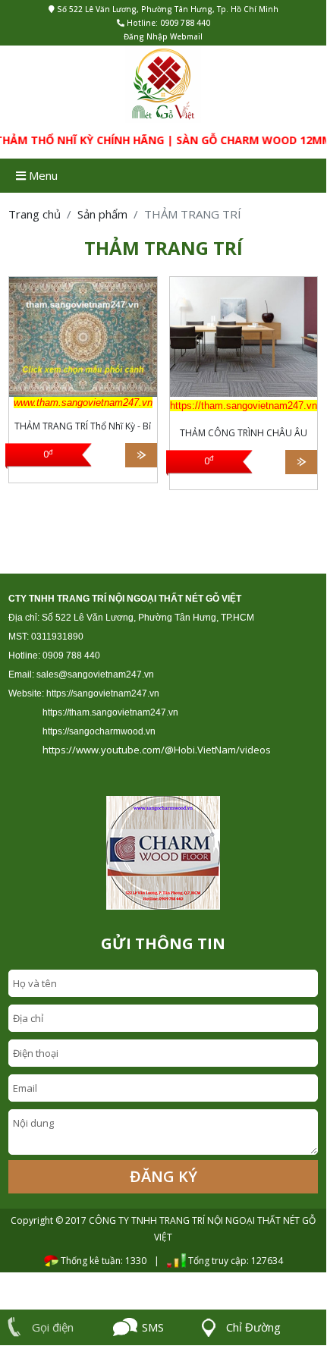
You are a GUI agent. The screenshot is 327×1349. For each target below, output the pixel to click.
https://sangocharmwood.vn (99, 731)
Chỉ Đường (253, 1327)
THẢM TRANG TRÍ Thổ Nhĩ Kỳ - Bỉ (82, 426)
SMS (153, 1327)
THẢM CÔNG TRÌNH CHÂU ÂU (243, 432)
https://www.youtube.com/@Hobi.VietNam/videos (156, 749)
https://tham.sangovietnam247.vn (110, 712)
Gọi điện (53, 1327)
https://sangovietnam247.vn (102, 693)
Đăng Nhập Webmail (163, 36)
